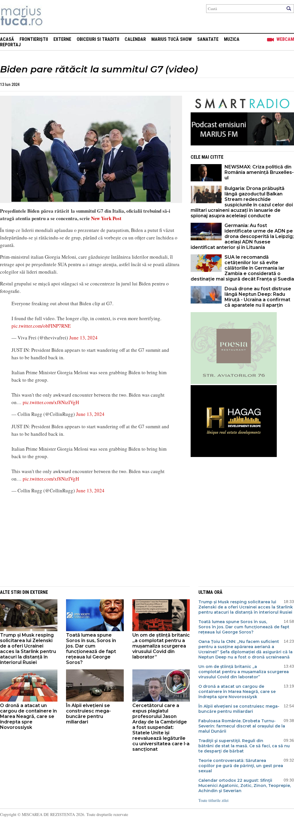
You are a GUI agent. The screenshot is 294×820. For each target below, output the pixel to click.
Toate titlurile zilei (213, 800)
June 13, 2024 (83, 337)
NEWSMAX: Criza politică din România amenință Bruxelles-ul (259, 172)
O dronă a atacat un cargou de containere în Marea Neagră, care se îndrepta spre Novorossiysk (28, 716)
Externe (62, 39)
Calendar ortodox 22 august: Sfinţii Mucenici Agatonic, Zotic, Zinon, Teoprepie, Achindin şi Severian (244, 785)
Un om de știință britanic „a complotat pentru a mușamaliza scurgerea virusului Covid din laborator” (161, 646)
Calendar (135, 39)
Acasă (7, 39)
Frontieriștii (34, 39)
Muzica (231, 39)
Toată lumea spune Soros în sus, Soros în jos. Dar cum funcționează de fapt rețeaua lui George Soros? (91, 648)
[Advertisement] (86, 539)
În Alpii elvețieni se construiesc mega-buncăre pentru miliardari (88, 714)
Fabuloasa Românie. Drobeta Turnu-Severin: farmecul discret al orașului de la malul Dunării (241, 726)
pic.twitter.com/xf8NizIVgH (51, 402)
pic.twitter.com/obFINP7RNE (41, 325)
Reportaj (10, 44)
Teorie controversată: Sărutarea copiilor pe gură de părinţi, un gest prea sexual (240, 765)
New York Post (106, 218)
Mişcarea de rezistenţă (52, 16)
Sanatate (207, 39)
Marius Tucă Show (171, 39)
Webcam (285, 39)
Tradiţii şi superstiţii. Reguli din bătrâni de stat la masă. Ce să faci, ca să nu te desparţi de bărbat (244, 746)
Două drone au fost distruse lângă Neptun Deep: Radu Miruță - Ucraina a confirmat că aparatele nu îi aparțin (258, 297)
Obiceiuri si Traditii (98, 39)
